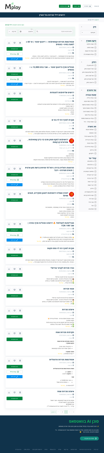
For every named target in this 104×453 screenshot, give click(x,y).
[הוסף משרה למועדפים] (14, 42)
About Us (53, 449)
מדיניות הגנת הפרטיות (85, 449)
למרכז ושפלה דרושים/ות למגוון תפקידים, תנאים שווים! (48, 194)
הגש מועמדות (14, 49)
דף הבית (96, 6)
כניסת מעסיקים (63, 6)
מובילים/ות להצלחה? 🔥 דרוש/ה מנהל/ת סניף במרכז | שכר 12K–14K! (51, 224)
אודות (59, 449)
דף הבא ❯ (54, 412)
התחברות (86, 6)
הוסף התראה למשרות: (14, 25)
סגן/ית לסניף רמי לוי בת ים (63, 120)
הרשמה (75, 6)
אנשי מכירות (68, 288)
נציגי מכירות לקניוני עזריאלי (62, 268)
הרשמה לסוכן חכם (37, 449)
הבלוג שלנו (27, 449)
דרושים (97, 20)
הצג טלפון (13, 59)
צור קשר (66, 449)
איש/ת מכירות (68, 309)
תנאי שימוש (74, 449)
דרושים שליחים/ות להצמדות (62, 92)
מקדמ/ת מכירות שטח (65, 332)
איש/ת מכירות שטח (65, 391)
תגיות (46, 449)
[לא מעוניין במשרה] (20, 42)
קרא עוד (27, 58)
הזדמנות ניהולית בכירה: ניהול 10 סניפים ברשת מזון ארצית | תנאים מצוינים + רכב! (49, 169)
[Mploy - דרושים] (13, 9)
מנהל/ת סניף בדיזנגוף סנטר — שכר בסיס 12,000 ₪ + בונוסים (51, 68)
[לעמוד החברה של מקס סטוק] (71, 140)
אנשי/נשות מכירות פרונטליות (61, 359)
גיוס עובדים (18, 449)
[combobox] (55, 31)
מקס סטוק (69, 151)
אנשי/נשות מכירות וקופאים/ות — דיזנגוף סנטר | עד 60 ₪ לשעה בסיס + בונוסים (50, 43)
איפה (32, 29)
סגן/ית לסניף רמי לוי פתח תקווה (60, 248)
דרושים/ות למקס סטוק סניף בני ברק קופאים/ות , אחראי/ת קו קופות (47, 140)
